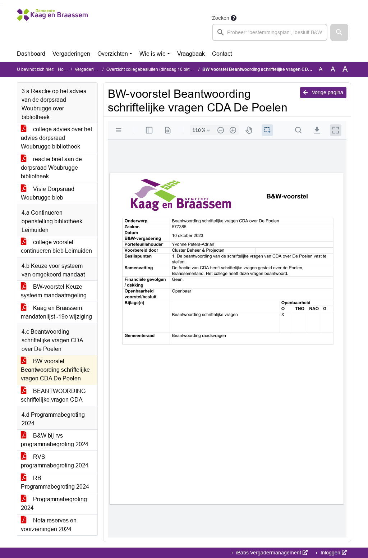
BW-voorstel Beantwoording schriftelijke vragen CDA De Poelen (55, 369)
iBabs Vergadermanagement (269, 552)
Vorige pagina (326, 92)
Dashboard (31, 54)
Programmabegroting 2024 (54, 503)
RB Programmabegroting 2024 (55, 482)
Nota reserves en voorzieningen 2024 (49, 524)
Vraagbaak (191, 54)
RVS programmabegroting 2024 (54, 461)
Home (64, 69)
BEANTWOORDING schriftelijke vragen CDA (53, 395)
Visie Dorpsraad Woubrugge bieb (47, 193)
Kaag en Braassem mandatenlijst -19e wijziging (56, 312)
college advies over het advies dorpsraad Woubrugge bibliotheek (56, 138)
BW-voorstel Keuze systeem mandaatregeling (54, 291)
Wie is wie (152, 54)
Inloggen (330, 552)
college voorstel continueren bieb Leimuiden (56, 246)
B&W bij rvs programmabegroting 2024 (54, 440)
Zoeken (220, 18)
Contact (222, 54)
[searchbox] (269, 32)
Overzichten (112, 54)
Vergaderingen (71, 54)
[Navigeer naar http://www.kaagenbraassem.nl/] (52, 27)
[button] (339, 32)
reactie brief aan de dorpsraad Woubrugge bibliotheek (51, 167)
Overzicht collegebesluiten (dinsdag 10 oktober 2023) (158, 69)
